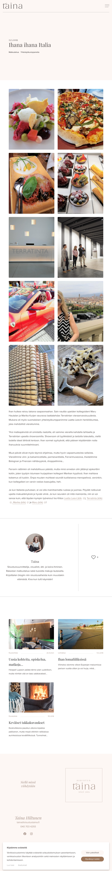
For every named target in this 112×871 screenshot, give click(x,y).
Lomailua (62, 652)
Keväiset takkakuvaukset (27, 722)
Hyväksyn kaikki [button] (92, 858)
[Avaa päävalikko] (107, 5)
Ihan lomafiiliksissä (72, 659)
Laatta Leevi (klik (73, 498)
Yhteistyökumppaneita (29, 52)
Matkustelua (14, 52)
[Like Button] (94, 557)
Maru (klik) (37, 502)
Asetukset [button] (22, 865)
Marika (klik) (19, 502)
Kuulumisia (13, 652)
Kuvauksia (13, 716)
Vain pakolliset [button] (92, 852)
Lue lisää (10, 865)
